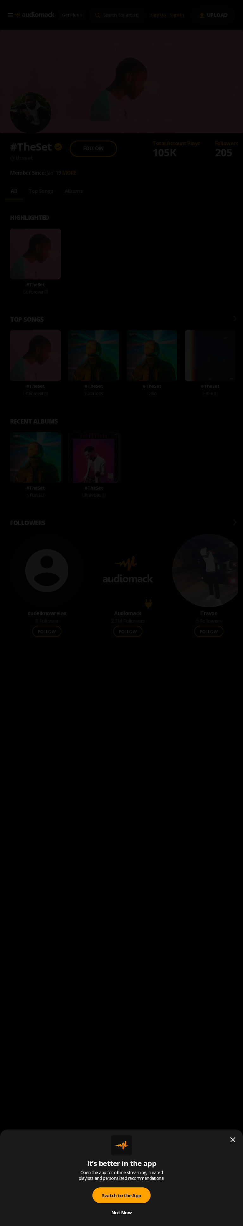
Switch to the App (121, 1195)
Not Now (121, 1212)
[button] (121, 613)
